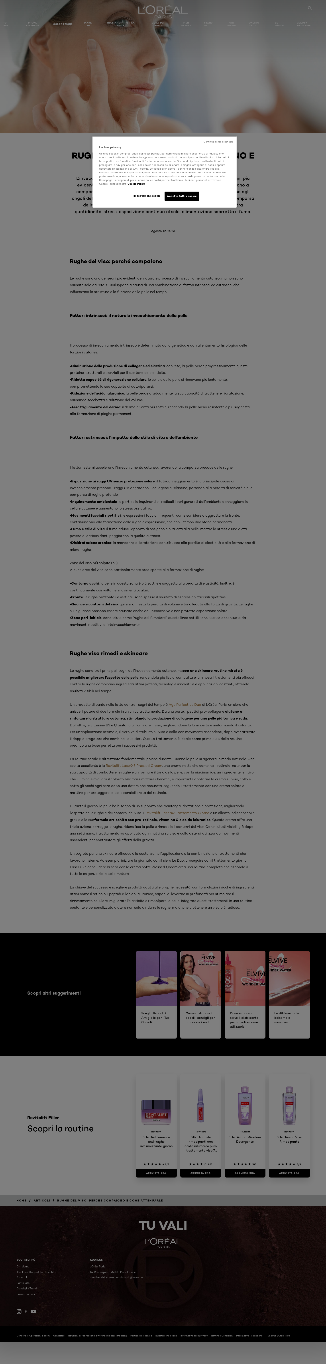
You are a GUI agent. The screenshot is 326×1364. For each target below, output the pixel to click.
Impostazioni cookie (147, 195)
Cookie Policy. (136, 183)
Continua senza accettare (218, 141)
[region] (164, 172)
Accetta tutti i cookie (182, 196)
